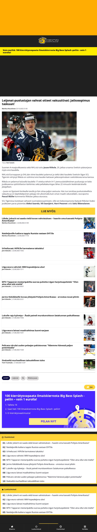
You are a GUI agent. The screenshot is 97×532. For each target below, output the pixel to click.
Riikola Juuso (32, 378)
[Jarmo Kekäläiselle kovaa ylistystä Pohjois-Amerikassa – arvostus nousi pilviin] (89, 301)
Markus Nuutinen (9, 109)
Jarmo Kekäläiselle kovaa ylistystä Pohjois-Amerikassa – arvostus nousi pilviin (40, 297)
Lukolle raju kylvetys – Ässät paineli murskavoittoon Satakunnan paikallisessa (40, 315)
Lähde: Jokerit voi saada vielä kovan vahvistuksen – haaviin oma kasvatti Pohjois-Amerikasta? (42, 219)
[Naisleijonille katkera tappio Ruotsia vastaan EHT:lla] (89, 238)
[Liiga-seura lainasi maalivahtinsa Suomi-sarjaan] (89, 335)
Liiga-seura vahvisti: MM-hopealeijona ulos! (23, 267)
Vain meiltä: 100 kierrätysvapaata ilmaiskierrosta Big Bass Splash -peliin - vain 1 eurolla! (44, 51)
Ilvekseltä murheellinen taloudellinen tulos (23, 360)
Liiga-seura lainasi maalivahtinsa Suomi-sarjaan (25, 330)
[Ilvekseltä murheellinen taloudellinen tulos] (89, 365)
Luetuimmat (10, 489)
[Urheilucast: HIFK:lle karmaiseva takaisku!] (89, 253)
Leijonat (15, 378)
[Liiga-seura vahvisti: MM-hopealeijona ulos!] (89, 271)
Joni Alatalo (6, 251)
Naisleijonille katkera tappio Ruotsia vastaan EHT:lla (28, 233)
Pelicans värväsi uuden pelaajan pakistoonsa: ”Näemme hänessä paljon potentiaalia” (37, 346)
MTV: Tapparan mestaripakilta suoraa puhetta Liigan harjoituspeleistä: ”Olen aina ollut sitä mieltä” (40, 283)
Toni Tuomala (7, 363)
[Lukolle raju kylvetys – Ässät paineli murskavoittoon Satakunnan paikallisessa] (89, 320)
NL (23, 378)
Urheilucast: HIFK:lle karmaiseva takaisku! (23, 248)
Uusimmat (9, 437)
